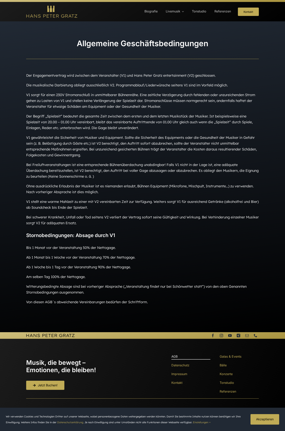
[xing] (238, 335)
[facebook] (213, 335)
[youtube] (230, 335)
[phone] (255, 335)
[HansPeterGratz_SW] (50, 335)
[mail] (247, 335)
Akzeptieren (265, 419)
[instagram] (221, 335)
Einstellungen (201, 422)
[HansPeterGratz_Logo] (51, 7)
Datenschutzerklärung (70, 422)
